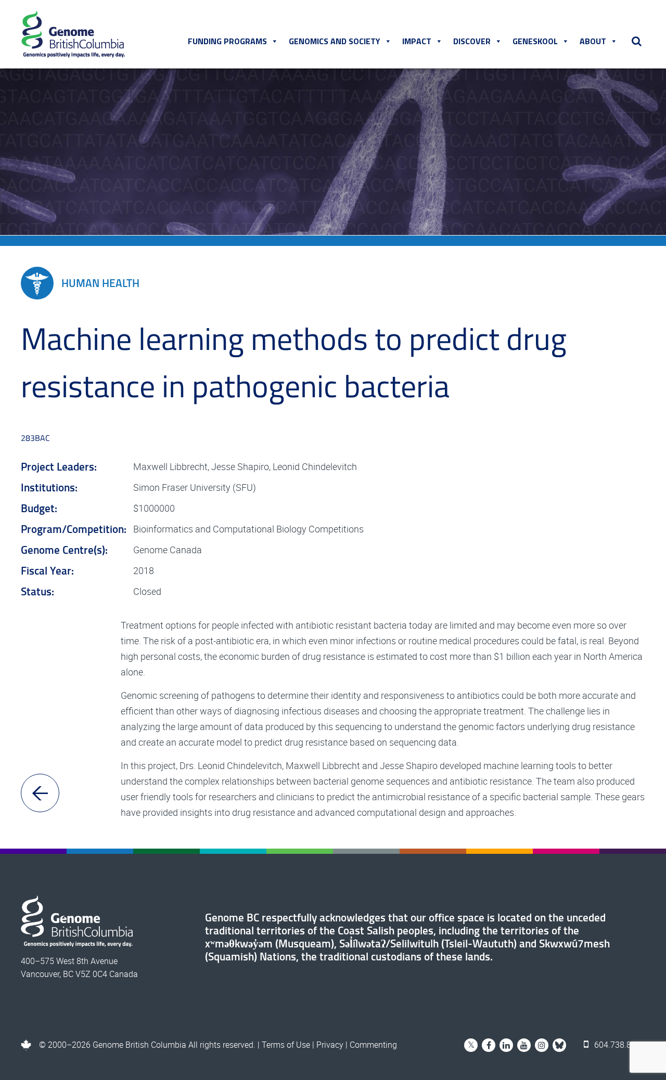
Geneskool (535, 41)
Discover (472, 41)
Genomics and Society (334, 41)
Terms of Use (286, 1044)
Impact (416, 41)
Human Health (100, 283)
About (593, 41)
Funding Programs (227, 41)
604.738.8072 (618, 1044)
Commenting (373, 1044)
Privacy (329, 1044)
